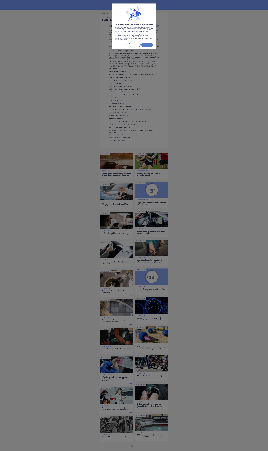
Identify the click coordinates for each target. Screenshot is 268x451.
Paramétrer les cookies (123, 44)
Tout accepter (147, 44)
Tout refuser (135, 44)
